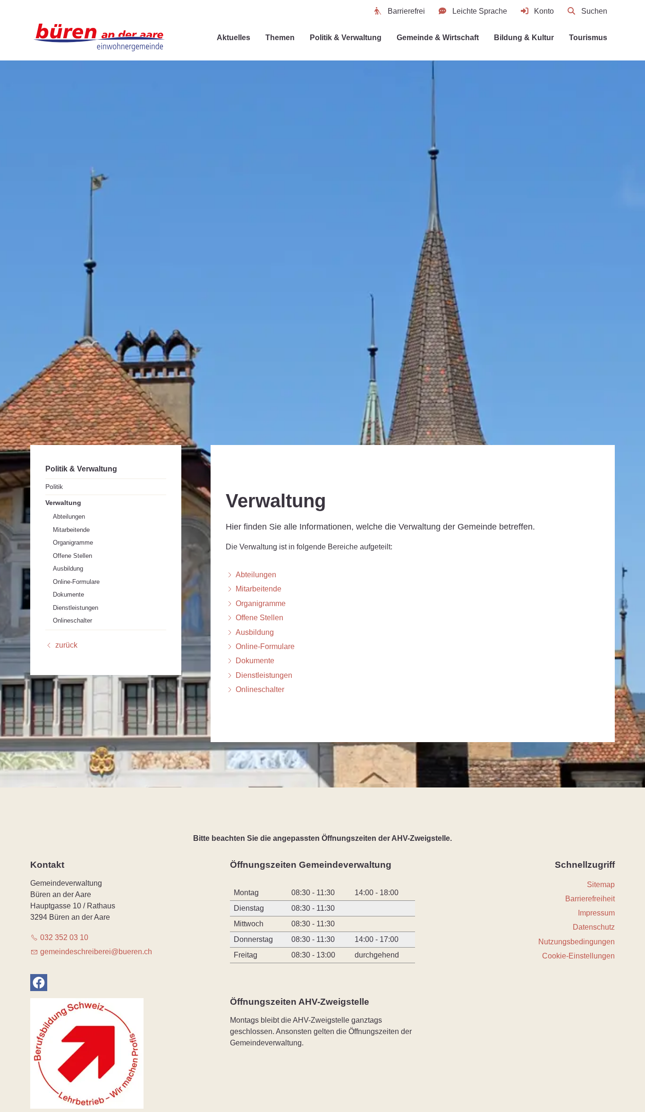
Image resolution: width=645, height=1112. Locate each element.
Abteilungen (69, 516)
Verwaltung (63, 502)
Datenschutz (594, 927)
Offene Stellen (72, 555)
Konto (544, 11)
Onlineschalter (72, 620)
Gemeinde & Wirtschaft (438, 38)
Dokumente (68, 594)
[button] (38, 982)
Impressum (596, 913)
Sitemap (601, 885)
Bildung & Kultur (524, 38)
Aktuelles (233, 38)
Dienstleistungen (75, 607)
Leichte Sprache (479, 11)
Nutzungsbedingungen (576, 942)
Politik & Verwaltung (346, 38)
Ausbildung (68, 568)
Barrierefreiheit (590, 899)
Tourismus (588, 38)
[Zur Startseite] (100, 38)
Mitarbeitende (71, 529)
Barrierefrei (406, 11)
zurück (66, 645)
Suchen (594, 11)
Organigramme (73, 542)
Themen (280, 38)
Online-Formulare (76, 581)
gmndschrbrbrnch (96, 952)
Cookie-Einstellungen (578, 956)
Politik (54, 486)
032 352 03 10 (64, 937)
